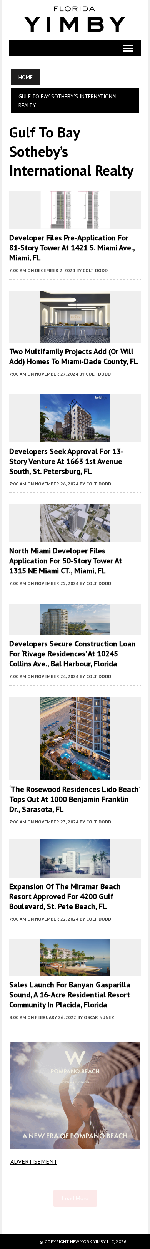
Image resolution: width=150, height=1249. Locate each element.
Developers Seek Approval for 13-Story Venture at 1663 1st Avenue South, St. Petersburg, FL (66, 461)
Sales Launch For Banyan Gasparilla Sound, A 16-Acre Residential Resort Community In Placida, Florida (69, 995)
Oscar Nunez (99, 1017)
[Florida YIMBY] (74, 20)
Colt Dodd (95, 270)
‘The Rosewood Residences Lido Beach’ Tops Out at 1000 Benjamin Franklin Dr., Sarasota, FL (74, 799)
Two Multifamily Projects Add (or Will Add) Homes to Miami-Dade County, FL (73, 356)
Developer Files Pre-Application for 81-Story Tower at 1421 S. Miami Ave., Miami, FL (72, 248)
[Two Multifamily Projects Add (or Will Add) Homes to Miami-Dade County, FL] (75, 337)
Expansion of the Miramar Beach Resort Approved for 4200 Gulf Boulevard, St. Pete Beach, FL (65, 896)
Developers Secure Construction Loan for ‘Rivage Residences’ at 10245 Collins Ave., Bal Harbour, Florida (72, 654)
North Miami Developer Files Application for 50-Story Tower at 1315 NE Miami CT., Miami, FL (65, 561)
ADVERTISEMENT (33, 1161)
